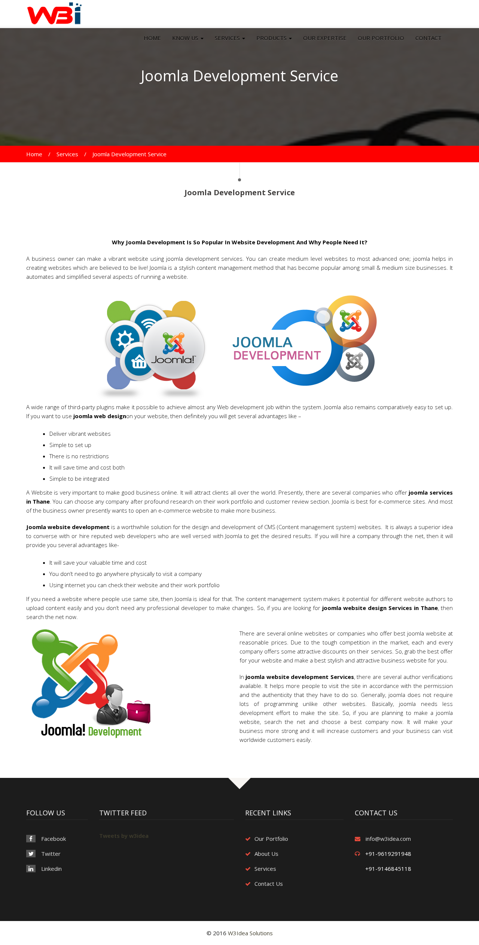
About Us (266, 853)
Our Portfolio (271, 838)
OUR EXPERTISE (325, 38)
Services (67, 154)
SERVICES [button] (228, 38)
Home (34, 154)
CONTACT (428, 38)
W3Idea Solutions (250, 933)
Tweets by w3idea (124, 835)
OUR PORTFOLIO (381, 38)
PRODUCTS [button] (272, 38)
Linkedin (51, 868)
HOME (152, 38)
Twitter (51, 853)
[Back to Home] (54, 12)
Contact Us (268, 883)
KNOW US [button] (186, 38)
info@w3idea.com (388, 838)
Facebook (53, 838)
